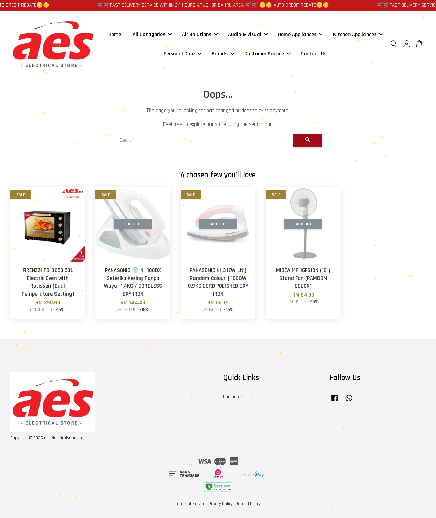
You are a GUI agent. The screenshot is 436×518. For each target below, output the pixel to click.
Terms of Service (190, 503)
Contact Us (313, 53)
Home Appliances (297, 34)
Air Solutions (196, 34)
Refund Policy (248, 503)
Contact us (233, 396)
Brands (220, 53)
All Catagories (149, 34)
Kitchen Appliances (354, 34)
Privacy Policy (220, 503)
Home (114, 34)
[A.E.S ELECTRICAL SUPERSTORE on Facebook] (334, 401)
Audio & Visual (244, 34)
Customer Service (264, 53)
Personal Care (179, 53)
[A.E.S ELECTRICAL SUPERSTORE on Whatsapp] (349, 401)
